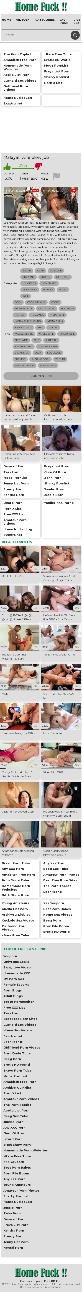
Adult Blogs (13, 996)
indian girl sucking (28, 321)
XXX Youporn (13, 1162)
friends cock (23, 308)
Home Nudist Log (17, 1202)
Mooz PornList (15, 1076)
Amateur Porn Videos (21, 1099)
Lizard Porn (13, 1139)
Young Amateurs (17, 1184)
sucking (20, 359)
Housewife (30, 289)
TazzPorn (11, 1013)
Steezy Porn (13, 1236)
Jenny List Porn (16, 1242)
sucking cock (40, 359)
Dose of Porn (14, 1219)
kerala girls (23, 327)
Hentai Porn (13, 1247)
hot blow (67, 308)
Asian (40, 270)
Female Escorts (16, 984)
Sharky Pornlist (15, 1196)
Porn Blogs (12, 990)
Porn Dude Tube (17, 1053)
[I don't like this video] (38, 166)
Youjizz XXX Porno (59, 503)
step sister (22, 352)
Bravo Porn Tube (17, 1070)
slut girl (51, 340)
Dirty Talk (62, 277)
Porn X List (12, 1093)
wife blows (48, 365)
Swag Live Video (17, 967)
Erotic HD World (16, 1064)
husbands (37, 314)
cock (18, 302)
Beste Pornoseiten (18, 1001)
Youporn (10, 956)
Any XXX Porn (14, 1127)
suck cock (54, 352)
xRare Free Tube (17, 1156)
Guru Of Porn (14, 1133)
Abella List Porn (16, 1110)
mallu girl (46, 333)
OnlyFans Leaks (16, 961)
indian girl (57, 314)
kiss (40, 327)
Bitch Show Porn (17, 1144)
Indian (27, 270)
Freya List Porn (15, 1225)
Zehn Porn (12, 1213)
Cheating (29, 277)
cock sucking (36, 302)
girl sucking (46, 308)
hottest (20, 314)
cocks (55, 302)
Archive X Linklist (17, 1087)
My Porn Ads (13, 979)
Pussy (63, 289)
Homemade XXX (16, 973)
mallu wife (67, 333)
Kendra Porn (13, 1230)
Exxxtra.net (12, 1036)
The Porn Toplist (17, 1105)
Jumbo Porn (13, 1122)
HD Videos (29, 283)
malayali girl (24, 333)
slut (36, 340)
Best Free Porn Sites (20, 1019)
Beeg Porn (12, 1059)
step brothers (47, 346)
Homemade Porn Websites (25, 1150)
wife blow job (24, 365)
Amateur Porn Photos (21, 1190)
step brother (23, 346)
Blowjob (56, 270)
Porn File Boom (16, 1173)
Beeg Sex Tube (15, 1116)
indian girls (55, 321)
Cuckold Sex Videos (19, 1024)
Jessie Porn (13, 1207)
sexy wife (21, 340)
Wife (26, 295)
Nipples (48, 289)
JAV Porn (64, 21)
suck (38, 352)
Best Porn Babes (17, 1167)
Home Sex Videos (18, 1030)
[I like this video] (7, 166)
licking (53, 327)
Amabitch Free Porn (19, 1082)
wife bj (60, 359)
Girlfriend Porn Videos (22, 1047)
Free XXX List (14, 1007)
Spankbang (12, 1042)
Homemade (49, 283)
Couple (45, 277)
